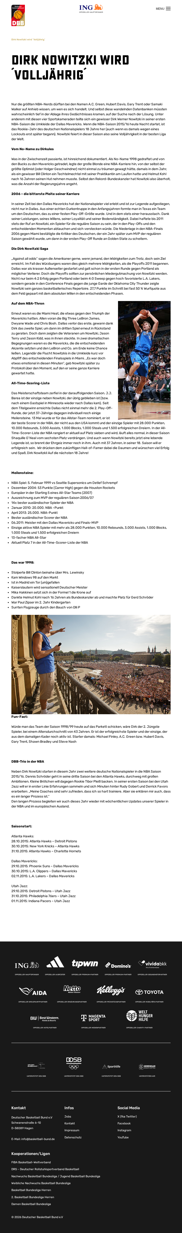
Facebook (124, 1123)
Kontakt (69, 1123)
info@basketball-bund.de (38, 1138)
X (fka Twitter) (127, 1116)
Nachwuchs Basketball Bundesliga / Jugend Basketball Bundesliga (55, 1176)
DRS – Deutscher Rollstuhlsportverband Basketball (45, 1169)
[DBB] (18, 15)
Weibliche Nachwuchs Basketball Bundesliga (41, 1183)
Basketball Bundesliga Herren (31, 1190)
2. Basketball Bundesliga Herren (32, 1197)
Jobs (67, 1116)
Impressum (71, 1130)
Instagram (124, 1130)
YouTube (123, 1137)
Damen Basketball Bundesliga (31, 1204)
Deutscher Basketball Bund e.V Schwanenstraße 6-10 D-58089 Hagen (31, 1123)
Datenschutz (73, 1137)
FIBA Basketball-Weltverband (31, 1162)
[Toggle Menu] (163, 8)
